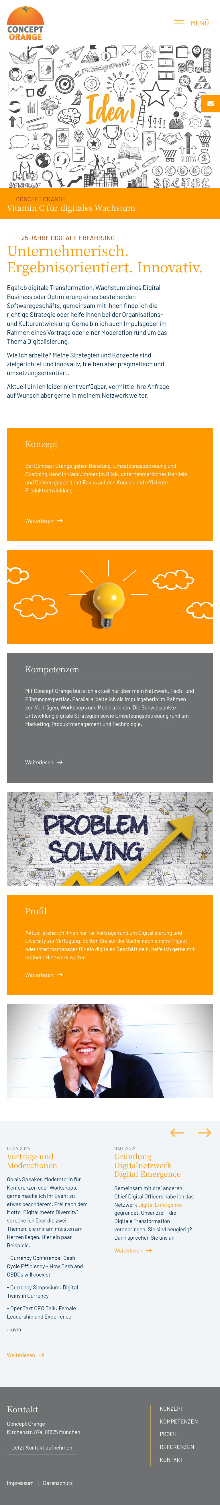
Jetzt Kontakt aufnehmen (42, 1447)
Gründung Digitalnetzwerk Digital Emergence (147, 1165)
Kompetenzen (179, 1421)
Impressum (20, 1483)
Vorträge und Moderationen (32, 1161)
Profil (169, 1434)
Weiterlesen (39, 520)
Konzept (171, 1408)
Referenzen (177, 1447)
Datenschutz (58, 1483)
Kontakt (171, 1459)
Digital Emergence (160, 1204)
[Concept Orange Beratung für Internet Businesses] (25, 22)
